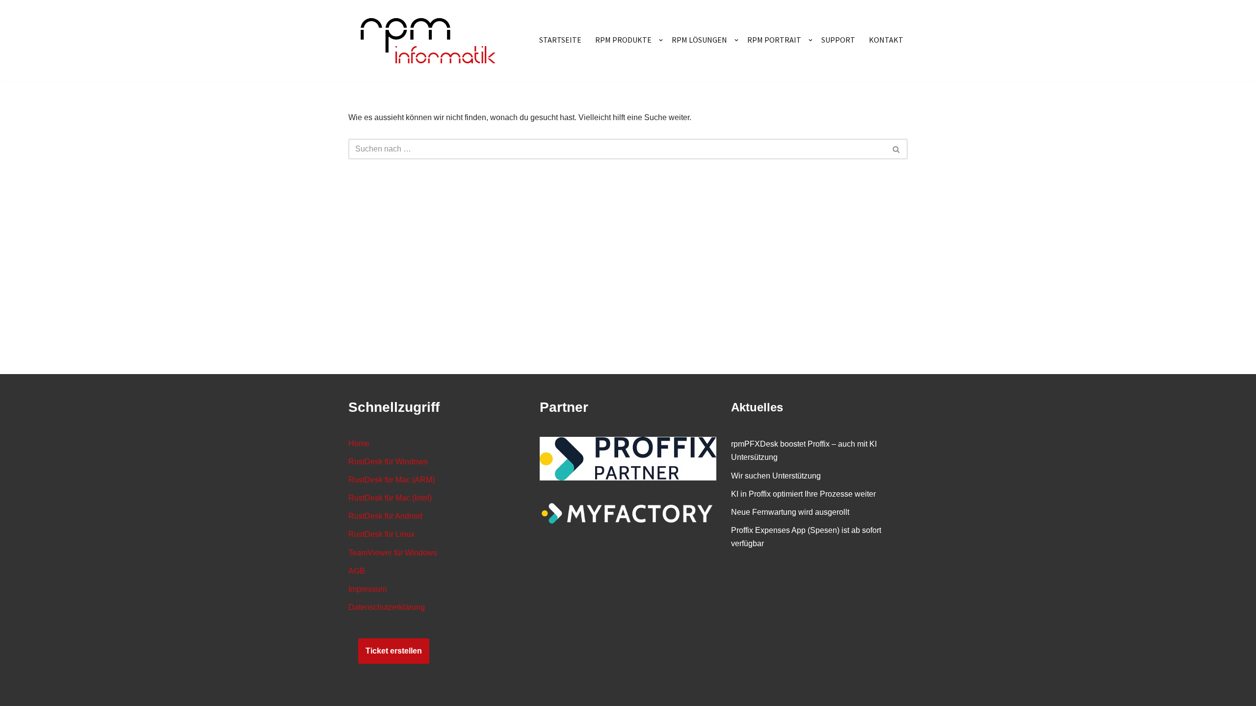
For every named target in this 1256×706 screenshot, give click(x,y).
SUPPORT (838, 40)
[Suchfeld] (897, 149)
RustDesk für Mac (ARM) (391, 480)
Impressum (367, 589)
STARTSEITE (560, 40)
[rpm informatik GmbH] (428, 41)
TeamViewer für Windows (392, 553)
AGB (356, 571)
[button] (661, 40)
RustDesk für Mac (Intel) (390, 498)
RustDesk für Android (385, 516)
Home (358, 443)
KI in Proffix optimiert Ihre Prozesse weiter (803, 494)
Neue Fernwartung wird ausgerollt (790, 512)
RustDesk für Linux (381, 534)
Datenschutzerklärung (386, 607)
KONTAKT (886, 40)
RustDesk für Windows (388, 461)
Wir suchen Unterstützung (776, 476)
